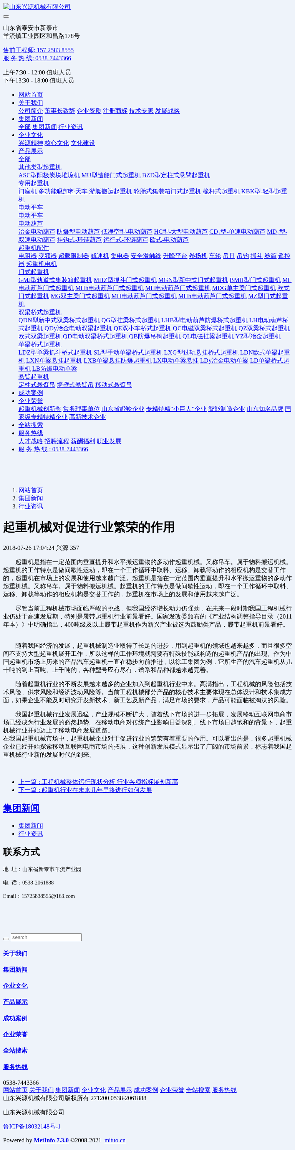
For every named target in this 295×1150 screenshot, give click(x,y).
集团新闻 (30, 118)
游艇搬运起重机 (110, 191)
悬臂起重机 (33, 376)
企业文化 (30, 135)
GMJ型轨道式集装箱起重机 (55, 280)
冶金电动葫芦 (36, 231)
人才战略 (30, 441)
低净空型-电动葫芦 (126, 231)
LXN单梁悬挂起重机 (54, 360)
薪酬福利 (83, 441)
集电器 (120, 255)
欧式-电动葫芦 (169, 239)
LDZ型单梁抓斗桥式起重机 (55, 352)
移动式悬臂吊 (113, 384)
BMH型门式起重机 (255, 280)
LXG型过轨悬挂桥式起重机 (201, 352)
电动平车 (30, 207)
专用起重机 (33, 183)
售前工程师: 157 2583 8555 (38, 50)
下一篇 (85, 790)
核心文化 (57, 143)
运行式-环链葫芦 (125, 239)
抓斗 (256, 255)
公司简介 (30, 110)
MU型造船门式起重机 (111, 175)
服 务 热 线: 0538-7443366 (37, 58)
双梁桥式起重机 (39, 312)
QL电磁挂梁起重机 (208, 336)
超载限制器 (73, 255)
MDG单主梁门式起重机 (244, 288)
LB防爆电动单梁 (54, 368)
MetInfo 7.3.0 (51, 1140)
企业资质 (89, 110)
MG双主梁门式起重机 (80, 296)
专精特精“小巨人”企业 (176, 409)
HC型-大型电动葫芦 (181, 231)
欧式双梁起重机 (39, 336)
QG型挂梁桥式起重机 (130, 320)
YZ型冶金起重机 (258, 336)
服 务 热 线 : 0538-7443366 (53, 449)
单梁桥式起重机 (39, 344)
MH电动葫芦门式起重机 (177, 288)
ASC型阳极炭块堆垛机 (49, 175)
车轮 (215, 255)
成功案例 (30, 392)
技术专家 (141, 110)
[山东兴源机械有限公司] (147, 7)
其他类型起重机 (39, 167)
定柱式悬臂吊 (36, 384)
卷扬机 (198, 255)
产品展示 (30, 151)
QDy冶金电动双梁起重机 (78, 328)
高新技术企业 (87, 417)
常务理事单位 (81, 409)
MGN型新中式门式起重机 (193, 280)
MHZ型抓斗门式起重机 (125, 280)
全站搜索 (30, 425)
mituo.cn (115, 1140)
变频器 (47, 255)
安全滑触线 (146, 255)
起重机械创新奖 (39, 409)
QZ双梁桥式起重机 (264, 328)
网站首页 (30, 94)
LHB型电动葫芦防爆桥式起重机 (204, 320)
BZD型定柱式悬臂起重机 (176, 175)
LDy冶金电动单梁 (224, 360)
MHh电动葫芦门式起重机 (109, 288)
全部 (24, 127)
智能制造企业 (226, 409)
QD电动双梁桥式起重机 (95, 336)
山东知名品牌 (265, 409)
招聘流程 (57, 441)
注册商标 (115, 110)
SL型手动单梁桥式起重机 (128, 352)
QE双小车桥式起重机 (142, 328)
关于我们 (30, 102)
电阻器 (27, 255)
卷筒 (270, 255)
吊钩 (243, 255)
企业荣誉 (30, 401)
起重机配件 (33, 247)
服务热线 (30, 433)
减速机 (100, 255)
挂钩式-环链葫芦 (79, 239)
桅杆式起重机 (221, 191)
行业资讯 (70, 127)
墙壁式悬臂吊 (75, 384)
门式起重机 (33, 272)
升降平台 (175, 255)
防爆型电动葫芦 (78, 231)
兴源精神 (30, 143)
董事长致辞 (60, 110)
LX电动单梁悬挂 (176, 360)
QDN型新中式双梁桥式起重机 (59, 320)
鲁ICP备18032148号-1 (32, 1126)
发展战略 (167, 110)
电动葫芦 (30, 223)
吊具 (229, 255)
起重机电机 (41, 264)
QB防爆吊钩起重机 (155, 336)
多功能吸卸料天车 (63, 191)
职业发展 (109, 441)
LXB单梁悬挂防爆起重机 (118, 360)
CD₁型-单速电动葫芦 (237, 231)
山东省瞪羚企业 (122, 409)
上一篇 (98, 782)
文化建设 (83, 143)
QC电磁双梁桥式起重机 (205, 328)
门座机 (27, 191)
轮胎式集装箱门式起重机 (167, 191)
